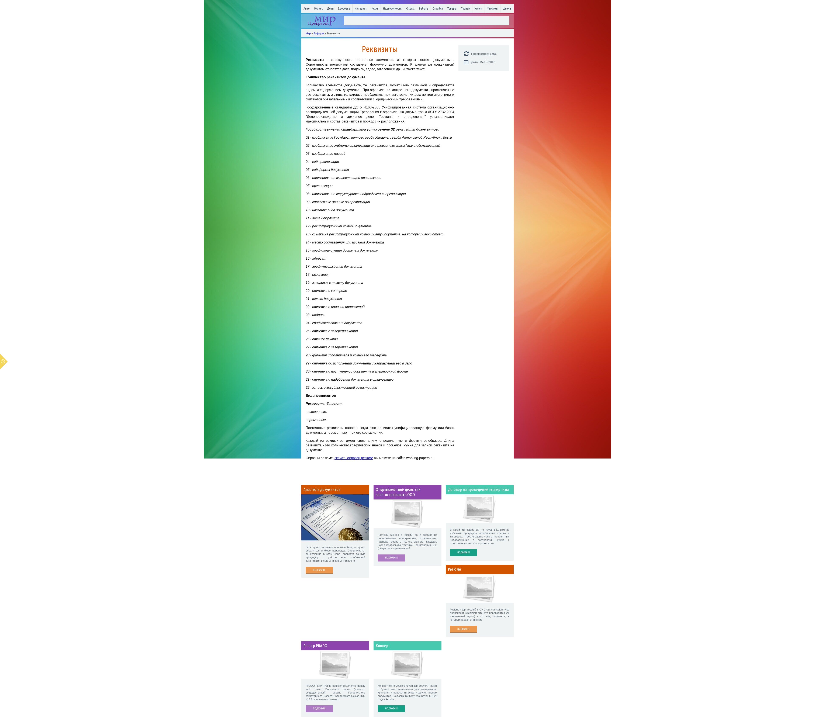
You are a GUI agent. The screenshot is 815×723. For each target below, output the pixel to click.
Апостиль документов (322, 489)
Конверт (383, 645)
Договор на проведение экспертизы (478, 489)
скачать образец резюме (353, 458)
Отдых (410, 8)
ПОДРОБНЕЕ (319, 569)
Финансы (492, 8)
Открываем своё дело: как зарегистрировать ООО (398, 492)
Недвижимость (392, 8)
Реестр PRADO (315, 645)
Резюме (454, 569)
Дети (330, 8)
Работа (423, 8)
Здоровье (344, 8)
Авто (307, 8)
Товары (452, 8)
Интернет (361, 8)
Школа (507, 8)
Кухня (374, 8)
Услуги (478, 8)
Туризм (465, 8)
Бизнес (318, 8)
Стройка (438, 8)
